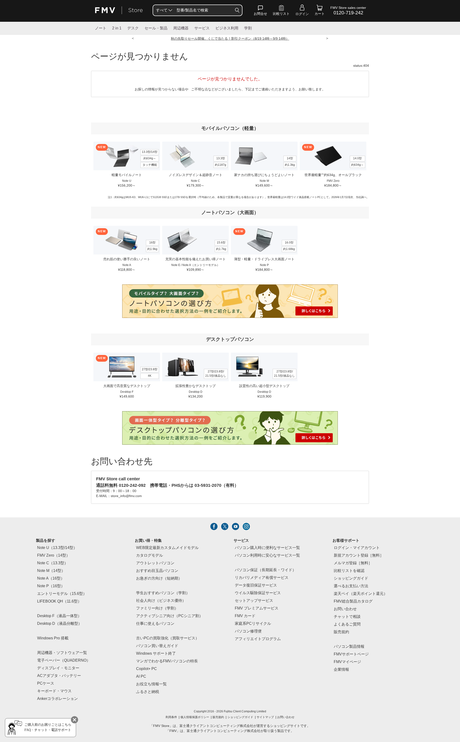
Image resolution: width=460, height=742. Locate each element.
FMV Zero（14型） (53, 556)
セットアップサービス (254, 601)
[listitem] (214, 526)
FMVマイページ (347, 662)
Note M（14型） (51, 571)
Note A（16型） (50, 578)
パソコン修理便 (248, 631)
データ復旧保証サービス (256, 585)
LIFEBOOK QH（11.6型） (59, 601)
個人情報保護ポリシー (194, 717)
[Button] (237, 10)
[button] (260, 11)
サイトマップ (265, 717)
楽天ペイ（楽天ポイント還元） (360, 594)
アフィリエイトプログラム (258, 639)
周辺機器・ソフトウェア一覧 (62, 653)
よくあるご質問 (347, 624)
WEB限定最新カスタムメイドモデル (167, 548)
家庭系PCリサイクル (253, 624)
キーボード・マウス (54, 691)
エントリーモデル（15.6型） (62, 594)
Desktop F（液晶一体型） (59, 616)
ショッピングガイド (351, 578)
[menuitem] (163, 10)
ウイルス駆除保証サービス (258, 593)
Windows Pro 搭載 (53, 638)
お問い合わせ (285, 717)
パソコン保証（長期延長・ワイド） (265, 570)
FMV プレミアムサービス (256, 608)
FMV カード (245, 616)
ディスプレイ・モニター (58, 668)
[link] (281, 11)
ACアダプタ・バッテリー (59, 676)
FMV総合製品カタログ (353, 601)
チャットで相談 (347, 617)
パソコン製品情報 (349, 647)
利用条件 (171, 717)
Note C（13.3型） (52, 563)
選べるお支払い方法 (351, 586)
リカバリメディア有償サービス (261, 578)
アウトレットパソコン (155, 563)
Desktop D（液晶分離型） (59, 624)
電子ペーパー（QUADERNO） (63, 661)
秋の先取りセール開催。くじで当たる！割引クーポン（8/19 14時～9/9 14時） (230, 39)
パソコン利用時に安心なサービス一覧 (267, 556)
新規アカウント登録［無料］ (359, 556)
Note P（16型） (51, 586)
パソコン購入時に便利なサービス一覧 (267, 548)
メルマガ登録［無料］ (353, 563)
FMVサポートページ (351, 654)
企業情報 (341, 670)
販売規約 (341, 632)
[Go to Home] (119, 10)
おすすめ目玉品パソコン (157, 571)
